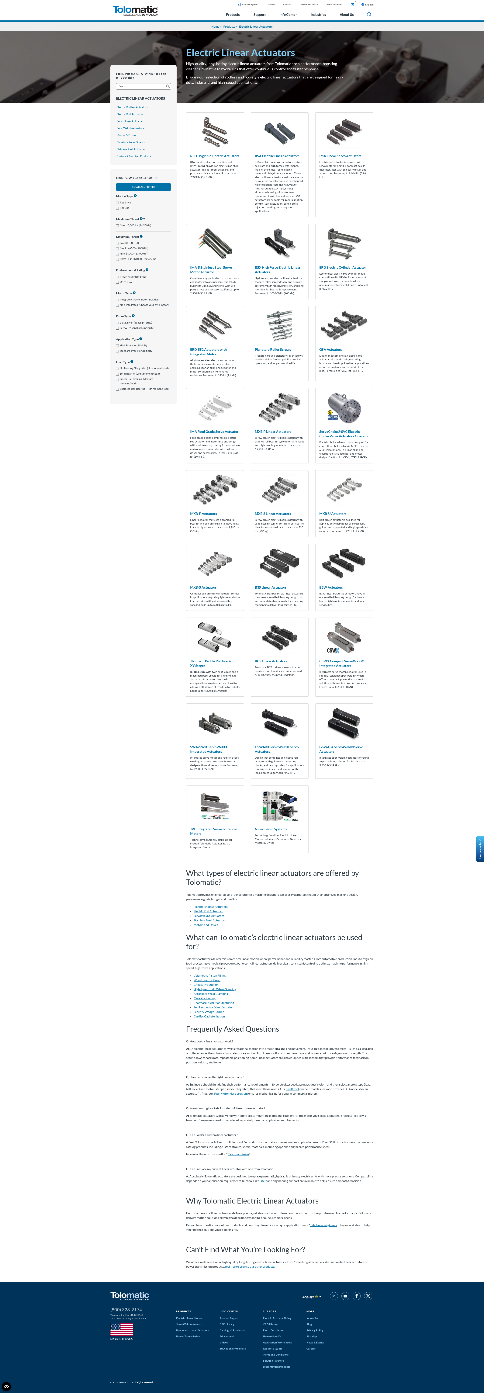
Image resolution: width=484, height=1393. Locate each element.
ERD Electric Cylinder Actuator (342, 267)
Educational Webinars (233, 1348)
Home (215, 26)
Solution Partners (273, 1360)
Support (260, 14)
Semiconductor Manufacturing (213, 1007)
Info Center (288, 14)
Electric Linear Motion (189, 1318)
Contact (287, 4)
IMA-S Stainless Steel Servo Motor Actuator (211, 269)
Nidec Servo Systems (271, 829)
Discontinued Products (276, 1366)
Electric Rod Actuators (130, 114)
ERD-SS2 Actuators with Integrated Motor (208, 351)
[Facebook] (356, 1296)
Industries (318, 14)
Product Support (230, 1318)
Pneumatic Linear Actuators (192, 1330)
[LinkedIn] (334, 1296)
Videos (224, 1342)
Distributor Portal (309, 4)
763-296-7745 (117, 1318)
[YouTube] (345, 1296)
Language (308, 1296)
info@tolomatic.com (136, 1318)
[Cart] (352, 5)
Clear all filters (143, 186)
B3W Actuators (331, 587)
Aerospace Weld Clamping (211, 993)
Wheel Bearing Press (207, 980)
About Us (347, 14)
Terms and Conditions (276, 1354)
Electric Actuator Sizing (277, 1318)
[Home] (135, 14)
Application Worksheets (277, 1342)
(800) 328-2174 (126, 1309)
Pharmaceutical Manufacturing (214, 1002)
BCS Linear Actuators (271, 661)
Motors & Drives (126, 135)
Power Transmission (188, 1336)
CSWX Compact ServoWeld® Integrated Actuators (341, 663)
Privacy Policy (314, 1330)
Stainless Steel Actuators (131, 149)
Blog (309, 1324)
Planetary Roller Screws (131, 142)
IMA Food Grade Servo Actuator (214, 431)
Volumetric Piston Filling (210, 975)
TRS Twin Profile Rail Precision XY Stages (213, 663)
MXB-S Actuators (203, 587)
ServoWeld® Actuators (130, 128)
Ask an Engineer (250, 4)
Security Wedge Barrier (209, 1012)
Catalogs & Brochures (232, 1330)
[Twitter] (368, 1296)
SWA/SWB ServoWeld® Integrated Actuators (208, 749)
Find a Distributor (273, 1330)
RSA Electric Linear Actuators (277, 156)
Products (233, 14)
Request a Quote (272, 1348)
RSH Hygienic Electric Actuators (214, 156)
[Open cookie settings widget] (6, 1386)
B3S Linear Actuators (271, 587)
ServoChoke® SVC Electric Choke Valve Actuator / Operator (344, 433)
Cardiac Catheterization (209, 1016)
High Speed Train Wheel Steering (215, 989)
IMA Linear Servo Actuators (340, 156)
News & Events (315, 1342)
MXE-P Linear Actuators (273, 431)
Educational (227, 1336)
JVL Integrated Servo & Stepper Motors (214, 831)
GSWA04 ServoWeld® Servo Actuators (341, 749)
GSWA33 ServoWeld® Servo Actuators (277, 749)
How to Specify (272, 1336)
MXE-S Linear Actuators (273, 513)
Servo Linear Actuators (130, 121)
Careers (271, 4)
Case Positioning (205, 998)
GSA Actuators (330, 349)
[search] (369, 15)
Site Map (311, 1336)
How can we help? (480, 849)
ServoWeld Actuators (189, 1324)
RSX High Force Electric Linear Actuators (277, 269)
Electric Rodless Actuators (132, 107)
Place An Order (334, 4)
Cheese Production (206, 984)
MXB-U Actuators (332, 513)
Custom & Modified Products (134, 156)
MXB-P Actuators (203, 513)
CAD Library (227, 1324)
